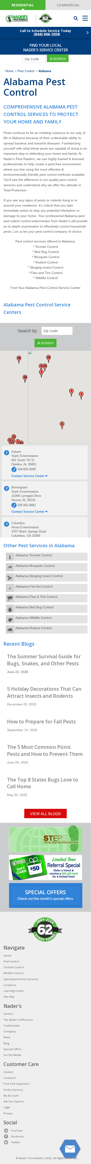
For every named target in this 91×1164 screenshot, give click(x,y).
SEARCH (59, 58)
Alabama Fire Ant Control (33, 586)
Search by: (28, 331)
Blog (6, 1043)
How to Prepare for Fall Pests (41, 721)
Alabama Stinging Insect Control (39, 576)
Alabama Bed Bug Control (34, 607)
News (7, 1037)
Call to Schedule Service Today (45, 32)
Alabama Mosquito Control (35, 566)
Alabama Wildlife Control (33, 618)
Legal (7, 1107)
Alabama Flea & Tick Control (36, 597)
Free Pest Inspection (16, 1083)
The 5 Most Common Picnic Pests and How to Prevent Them (45, 750)
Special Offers (12, 1049)
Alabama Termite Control (33, 555)
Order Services (13, 1089)
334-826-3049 (26, 469)
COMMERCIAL (68, 5)
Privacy (8, 1113)
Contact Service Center (28, 476)
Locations (10, 985)
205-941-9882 (26, 505)
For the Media (12, 1055)
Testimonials (12, 1025)
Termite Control (14, 967)
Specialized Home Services (21, 979)
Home (9, 71)
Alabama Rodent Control (33, 628)
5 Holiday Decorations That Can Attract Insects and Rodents (44, 692)
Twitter (15, 1142)
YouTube (17, 1130)
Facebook (17, 1136)
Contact (8, 1072)
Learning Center (14, 990)
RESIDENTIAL (23, 5)
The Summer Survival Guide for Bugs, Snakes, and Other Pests (44, 659)
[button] (71, 392)
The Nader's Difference (18, 1019)
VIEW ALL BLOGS (45, 813)
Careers (8, 1013)
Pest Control (26, 71)
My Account (11, 1095)
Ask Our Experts (14, 1101)
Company (10, 1031)
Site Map (9, 996)
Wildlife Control (14, 973)
